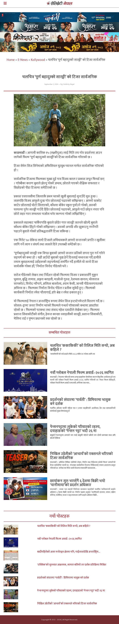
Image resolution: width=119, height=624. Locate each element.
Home (11, 60)
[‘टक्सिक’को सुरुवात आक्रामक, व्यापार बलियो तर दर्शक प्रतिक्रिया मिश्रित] (20, 568)
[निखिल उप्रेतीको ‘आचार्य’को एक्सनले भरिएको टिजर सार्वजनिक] (20, 607)
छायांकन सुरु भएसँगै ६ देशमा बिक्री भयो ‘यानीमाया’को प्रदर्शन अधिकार (77, 483)
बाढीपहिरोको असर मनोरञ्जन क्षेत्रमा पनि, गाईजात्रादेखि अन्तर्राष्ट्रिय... (68, 551)
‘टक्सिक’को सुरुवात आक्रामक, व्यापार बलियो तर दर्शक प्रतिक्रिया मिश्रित (71, 564)
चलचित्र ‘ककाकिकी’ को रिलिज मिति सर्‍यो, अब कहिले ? (82, 348)
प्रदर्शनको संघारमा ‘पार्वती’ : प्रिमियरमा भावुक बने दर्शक (80, 402)
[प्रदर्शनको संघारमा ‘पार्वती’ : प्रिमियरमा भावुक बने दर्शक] (20, 581)
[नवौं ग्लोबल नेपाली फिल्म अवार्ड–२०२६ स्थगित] (20, 542)
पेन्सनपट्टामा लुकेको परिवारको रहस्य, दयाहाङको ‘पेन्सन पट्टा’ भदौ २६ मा (75, 429)
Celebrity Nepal (68, 84)
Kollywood (38, 60)
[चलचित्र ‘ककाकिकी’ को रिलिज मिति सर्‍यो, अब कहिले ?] (20, 530)
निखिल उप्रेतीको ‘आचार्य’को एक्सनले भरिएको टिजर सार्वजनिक (81, 456)
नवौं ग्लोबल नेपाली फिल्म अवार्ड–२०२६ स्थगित (82, 373)
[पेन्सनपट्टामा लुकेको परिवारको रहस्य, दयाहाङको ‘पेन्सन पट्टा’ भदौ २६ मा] (20, 594)
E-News (23, 60)
